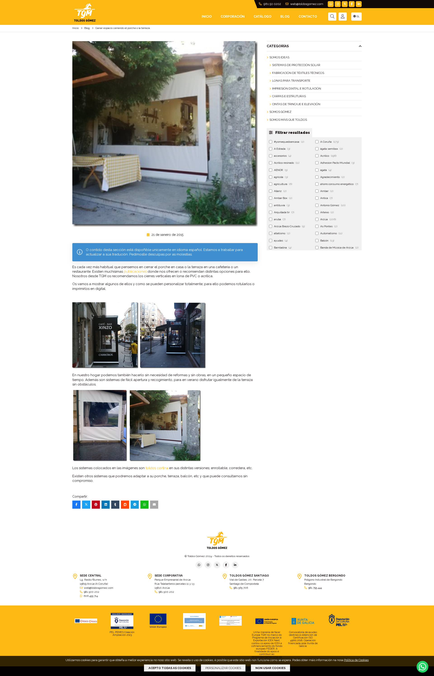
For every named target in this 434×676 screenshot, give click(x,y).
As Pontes (328, 226)
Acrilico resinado (286, 162)
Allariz (280, 191)
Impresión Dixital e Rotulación (296, 88)
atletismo (282, 233)
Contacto (308, 16)
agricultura (283, 184)
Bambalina (282, 247)
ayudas (281, 240)
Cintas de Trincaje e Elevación (296, 104)
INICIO (207, 16)
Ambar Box (283, 198)
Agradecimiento (332, 177)
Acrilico (328, 155)
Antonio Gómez (332, 205)
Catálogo (262, 16)
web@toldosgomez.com (306, 4)
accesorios (282, 155)
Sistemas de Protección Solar (296, 65)
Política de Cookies (356, 660)
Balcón (327, 240)
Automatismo (331, 233)
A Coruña (329, 141)
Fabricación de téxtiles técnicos (298, 73)
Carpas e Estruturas (289, 96)
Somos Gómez (280, 111)
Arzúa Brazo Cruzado (289, 226)
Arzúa (328, 219)
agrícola (281, 177)
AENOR (281, 170)
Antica (326, 198)
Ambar (326, 191)
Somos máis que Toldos (288, 119)
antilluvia (282, 205)
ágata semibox (331, 148)
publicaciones (135, 271)
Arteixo (327, 212)
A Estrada (282, 148)
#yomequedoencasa (289, 141)
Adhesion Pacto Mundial (337, 162)
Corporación (233, 16)
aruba (279, 219)
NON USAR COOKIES (270, 668)
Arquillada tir (284, 212)
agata (325, 170)
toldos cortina (157, 468)
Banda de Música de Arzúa (339, 247)
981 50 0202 (272, 4)
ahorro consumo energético (339, 184)
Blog (285, 16)
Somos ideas (279, 57)
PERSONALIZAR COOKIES (223, 668)
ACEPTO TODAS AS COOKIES (170, 668)
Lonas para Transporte (291, 80)
